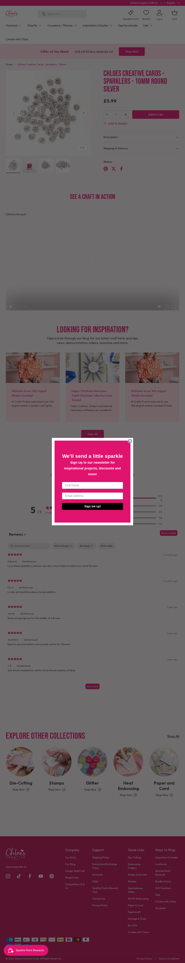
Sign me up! (92, 506)
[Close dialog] (130, 441)
